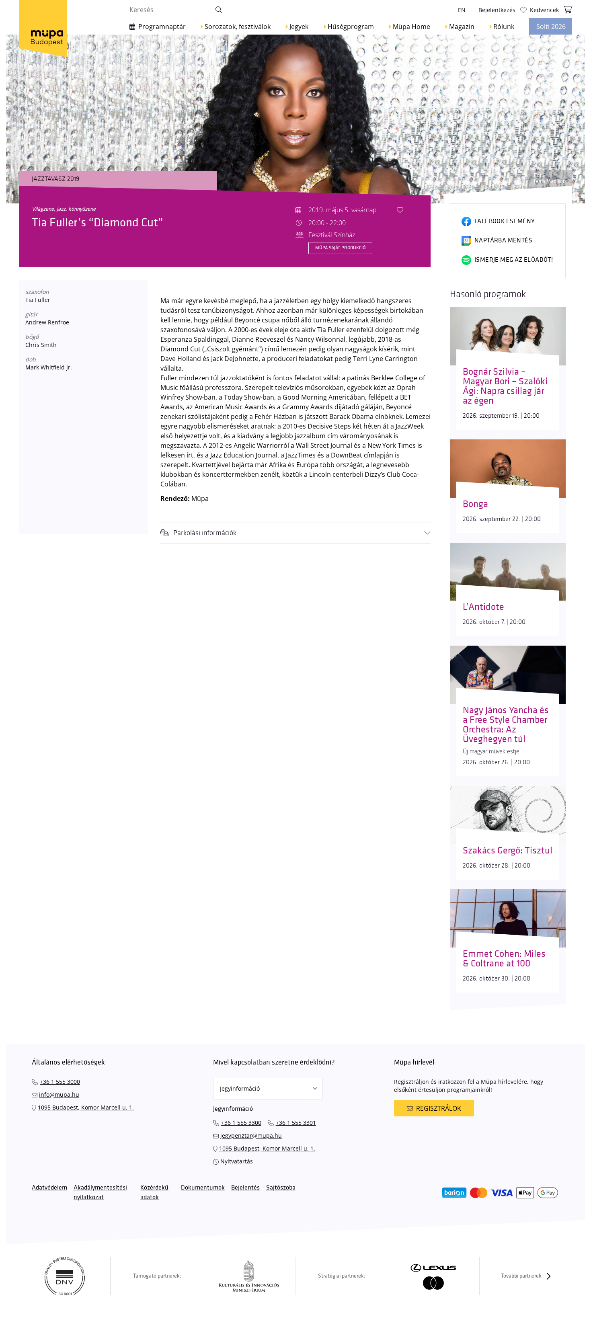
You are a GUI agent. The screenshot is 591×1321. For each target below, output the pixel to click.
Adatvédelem (49, 1188)
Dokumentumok (203, 1188)
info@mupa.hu (59, 1094)
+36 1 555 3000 (60, 1081)
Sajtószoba (281, 1188)
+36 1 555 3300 (241, 1122)
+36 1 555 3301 (296, 1122)
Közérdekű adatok (154, 1192)
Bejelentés (245, 1188)
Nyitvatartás (236, 1161)
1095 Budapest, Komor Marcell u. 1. (86, 1107)
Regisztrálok (438, 1108)
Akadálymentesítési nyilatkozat (100, 1192)
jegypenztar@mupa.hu (251, 1135)
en (462, 10)
